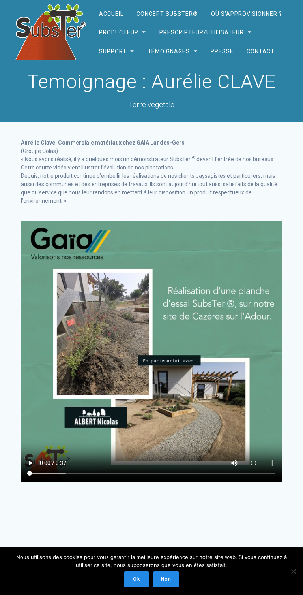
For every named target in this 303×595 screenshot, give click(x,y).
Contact (261, 51)
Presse (222, 51)
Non (166, 579)
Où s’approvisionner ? (246, 13)
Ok (136, 579)
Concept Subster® (167, 13)
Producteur (118, 32)
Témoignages (168, 51)
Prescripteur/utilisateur (201, 32)
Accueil (111, 13)
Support (112, 51)
